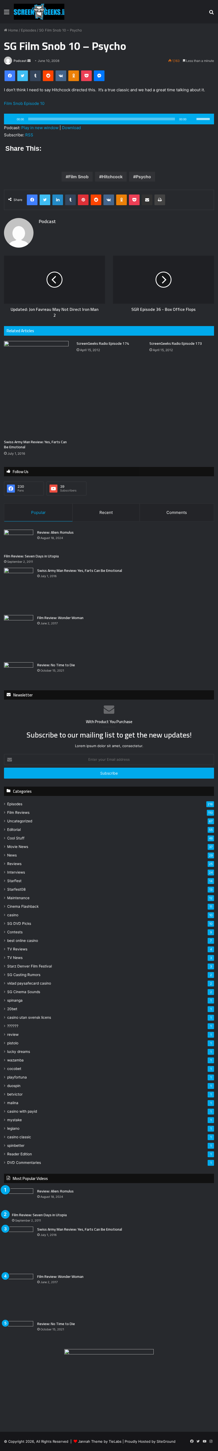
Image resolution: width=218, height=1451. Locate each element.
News (12, 855)
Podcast (20, 61)
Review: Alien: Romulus (55, 532)
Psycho (143, 176)
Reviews (14, 864)
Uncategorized (19, 821)
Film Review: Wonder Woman (60, 617)
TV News (15, 958)
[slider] (203, 118)
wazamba (15, 1060)
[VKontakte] (61, 75)
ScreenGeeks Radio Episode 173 (175, 343)
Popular (38, 512)
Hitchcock (112, 176)
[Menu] (6, 14)
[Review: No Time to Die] (18, 672)
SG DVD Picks (19, 923)
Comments (176, 512)
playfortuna (17, 1077)
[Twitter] (22, 75)
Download (71, 127)
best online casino (22, 940)
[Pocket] (86, 75)
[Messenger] (99, 75)
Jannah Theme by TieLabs (99, 1441)
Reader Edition (19, 1154)
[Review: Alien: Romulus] (18, 540)
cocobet (14, 1069)
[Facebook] (10, 75)
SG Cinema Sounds (23, 992)
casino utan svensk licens (29, 1017)
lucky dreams (18, 1051)
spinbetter (15, 1145)
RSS (29, 134)
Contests (15, 932)
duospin (13, 1086)
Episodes (28, 30)
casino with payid (22, 1111)
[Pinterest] (83, 200)
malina (12, 1103)
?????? (12, 1026)
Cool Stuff (15, 838)
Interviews (16, 872)
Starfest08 (16, 889)
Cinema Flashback (23, 906)
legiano (13, 1128)
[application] (109, 119)
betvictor (15, 1094)
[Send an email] (29, 61)
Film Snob (78, 176)
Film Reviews (18, 812)
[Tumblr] (35, 75)
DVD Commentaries (24, 1162)
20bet (12, 1009)
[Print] (159, 200)
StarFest (14, 881)
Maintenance (18, 898)
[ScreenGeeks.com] (39, 12)
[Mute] (192, 119)
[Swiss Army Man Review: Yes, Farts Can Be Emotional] (36, 389)
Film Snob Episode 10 (24, 103)
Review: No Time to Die (56, 664)
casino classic (19, 1137)
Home (12, 30)
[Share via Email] (147, 200)
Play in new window (39, 127)
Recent (106, 512)
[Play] (11, 119)
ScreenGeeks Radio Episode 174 (103, 343)
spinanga (15, 1000)
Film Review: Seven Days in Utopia (31, 556)
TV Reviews (17, 949)
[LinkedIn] (57, 200)
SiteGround (166, 1441)
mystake (14, 1120)
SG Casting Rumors (23, 975)
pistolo (12, 1043)
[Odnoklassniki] (73, 75)
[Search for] (211, 14)
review (13, 1034)
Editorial (14, 829)
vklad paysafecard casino (29, 983)
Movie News (17, 847)
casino (12, 915)
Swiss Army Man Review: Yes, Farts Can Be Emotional (35, 444)
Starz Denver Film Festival (29, 966)
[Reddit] (48, 75)
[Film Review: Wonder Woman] (18, 637)
